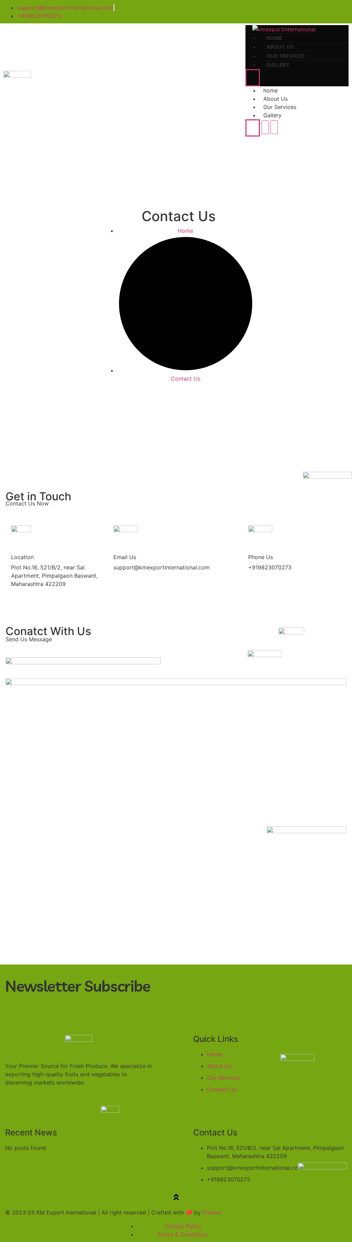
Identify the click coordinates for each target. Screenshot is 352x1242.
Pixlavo (211, 1212)
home (270, 90)
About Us (275, 98)
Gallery (277, 65)
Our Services (279, 107)
